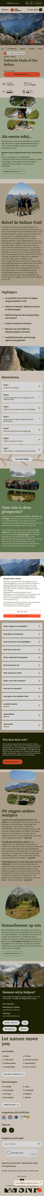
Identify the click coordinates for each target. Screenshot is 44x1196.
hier (17, 599)
